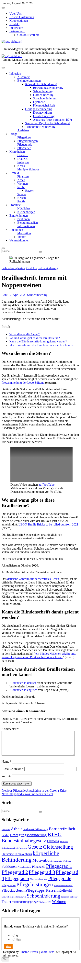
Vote (8, 946)
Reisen (21, 197)
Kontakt (14, 24)
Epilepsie (23, 162)
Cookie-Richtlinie (28, 34)
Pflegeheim (9, 885)
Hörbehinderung (43, 94)
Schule (21, 194)
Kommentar (10, 729)
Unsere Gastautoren (21, 17)
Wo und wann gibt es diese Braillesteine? (34, 337)
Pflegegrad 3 (42, 872)
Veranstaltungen (19, 240)
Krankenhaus (23, 854)
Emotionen (16, 229)
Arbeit (21, 180)
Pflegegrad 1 (59, 866)
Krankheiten (17, 151)
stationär (73, 897)
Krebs (21, 165)
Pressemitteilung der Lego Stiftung (23, 382)
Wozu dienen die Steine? (24, 334)
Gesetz (35, 847)
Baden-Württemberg (35, 829)
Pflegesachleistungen (63, 885)
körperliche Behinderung (30, 856)
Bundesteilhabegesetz (24, 840)
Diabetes (22, 158)
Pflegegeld (38, 866)
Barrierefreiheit (62, 828)
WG (49, 902)
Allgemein (23, 77)
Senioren (65, 897)
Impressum (16, 27)
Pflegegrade (24, 144)
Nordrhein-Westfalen (61, 861)
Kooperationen (18, 20)
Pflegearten (24, 148)
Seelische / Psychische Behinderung (47, 123)
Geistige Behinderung (38, 109)
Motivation (24, 233)
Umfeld (14, 173)
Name (6, 761)
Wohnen (22, 183)
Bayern (29, 190)
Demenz (22, 155)
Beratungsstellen (27, 222)
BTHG (55, 834)
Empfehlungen (18, 215)
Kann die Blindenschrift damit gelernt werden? (38, 341)
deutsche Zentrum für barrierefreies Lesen (33, 579)
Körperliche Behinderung (41, 84)
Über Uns (15, 13)
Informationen (26, 226)
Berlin (5, 835)
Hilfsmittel (8, 854)
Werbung (43, 902)
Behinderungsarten (29, 80)
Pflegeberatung (24, 867)
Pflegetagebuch (13, 890)
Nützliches (23, 208)
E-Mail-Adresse (13, 768)
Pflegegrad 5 (17, 878)
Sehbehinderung (43, 91)
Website (6, 776)
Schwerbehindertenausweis (14, 897)
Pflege (13, 134)
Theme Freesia (29, 952)
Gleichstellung (58, 847)
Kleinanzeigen (26, 212)
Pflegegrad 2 (15, 872)
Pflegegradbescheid (39, 879)
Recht (21, 187)
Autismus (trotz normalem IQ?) (52, 119)
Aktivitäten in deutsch (23, 682)
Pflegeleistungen (27, 141)
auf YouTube (46, 484)
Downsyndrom (42, 112)
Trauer (21, 236)
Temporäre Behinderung (40, 126)
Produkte (15, 205)
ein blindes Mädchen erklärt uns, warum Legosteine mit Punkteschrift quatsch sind (39, 655)
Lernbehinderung (43, 116)
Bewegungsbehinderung (48, 87)
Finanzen (23, 176)
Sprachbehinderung (45, 98)
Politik (21, 201)
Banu (5, 294)
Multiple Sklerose (28, 169)
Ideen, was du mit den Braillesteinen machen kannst (41, 345)
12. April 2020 (17, 294)
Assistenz (23, 130)
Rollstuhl (65, 890)
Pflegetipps (24, 137)
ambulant (6, 829)
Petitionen (23, 219)
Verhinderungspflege (25, 901)
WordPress (47, 952)
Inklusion (15, 73)
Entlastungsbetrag (10, 848)
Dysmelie (39, 102)
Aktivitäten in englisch (23, 690)
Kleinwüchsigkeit (44, 105)
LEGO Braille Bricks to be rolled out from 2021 (48, 524)
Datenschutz (17, 31)
